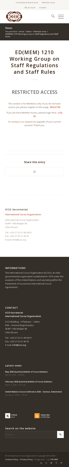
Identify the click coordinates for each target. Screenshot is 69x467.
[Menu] (59, 16)
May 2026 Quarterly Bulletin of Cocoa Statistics (26, 371)
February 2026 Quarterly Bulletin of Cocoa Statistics (28, 381)
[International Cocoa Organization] (28, 16)
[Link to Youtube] (51, 462)
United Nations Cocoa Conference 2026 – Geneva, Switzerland (33, 391)
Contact (42, 7)
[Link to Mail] (61, 462)
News (8, 28)
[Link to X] (46, 462)
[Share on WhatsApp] (34, 171)
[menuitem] (27, 2)
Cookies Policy (11, 459)
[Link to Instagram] (56, 462)
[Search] (51, 16)
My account (30, 7)
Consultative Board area (27, 2)
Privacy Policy (26, 459)
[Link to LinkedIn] (41, 462)
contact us (16, 121)
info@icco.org (19, 239)
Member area (48, 2)
